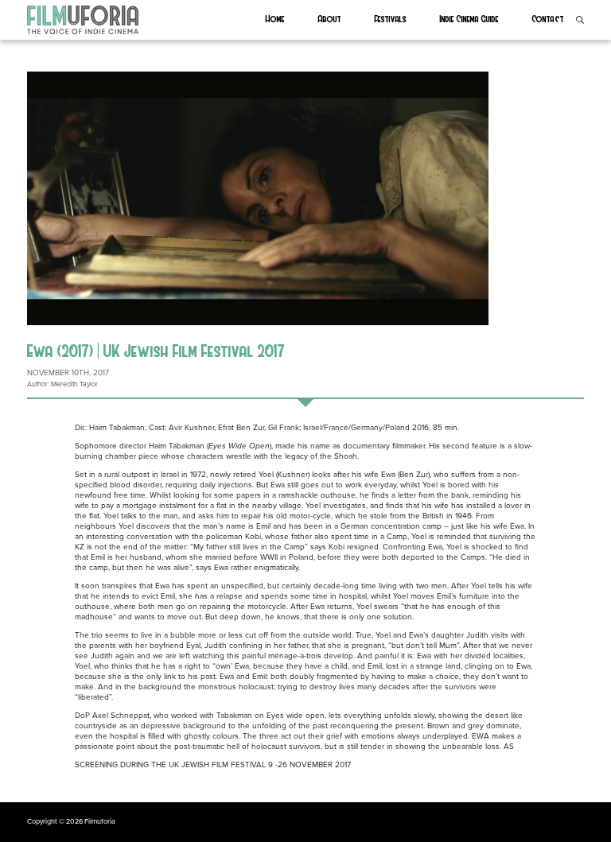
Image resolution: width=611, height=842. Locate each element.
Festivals (391, 18)
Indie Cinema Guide (469, 18)
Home (275, 18)
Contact (548, 18)
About (329, 18)
